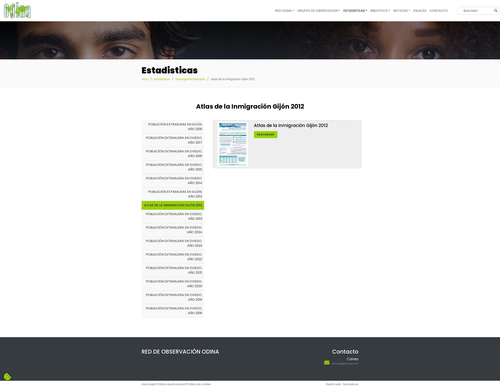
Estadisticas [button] (354, 10)
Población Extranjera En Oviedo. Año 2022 (174, 256)
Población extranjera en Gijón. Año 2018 (175, 126)
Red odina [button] (283, 10)
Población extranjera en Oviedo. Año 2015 (174, 167)
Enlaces (420, 10)
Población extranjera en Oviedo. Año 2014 (174, 180)
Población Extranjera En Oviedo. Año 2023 (174, 243)
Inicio (145, 79)
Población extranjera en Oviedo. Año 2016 (174, 153)
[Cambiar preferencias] (7, 377)
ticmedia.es (350, 384)
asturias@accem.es (345, 363)
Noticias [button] (400, 10)
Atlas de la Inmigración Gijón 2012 (173, 205)
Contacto (439, 10)
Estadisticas (162, 79)
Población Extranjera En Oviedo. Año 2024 (174, 229)
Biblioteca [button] (379, 10)
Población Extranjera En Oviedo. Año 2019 (174, 297)
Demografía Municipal (190, 79)
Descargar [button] (265, 134)
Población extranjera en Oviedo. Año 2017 (174, 140)
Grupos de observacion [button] (317, 10)
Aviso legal (148, 384)
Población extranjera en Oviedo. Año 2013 (174, 216)
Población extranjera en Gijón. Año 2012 (175, 194)
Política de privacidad (171, 384)
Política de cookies (199, 384)
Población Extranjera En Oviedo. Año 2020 (174, 283)
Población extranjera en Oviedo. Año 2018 (174, 310)
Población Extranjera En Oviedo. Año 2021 (174, 270)
